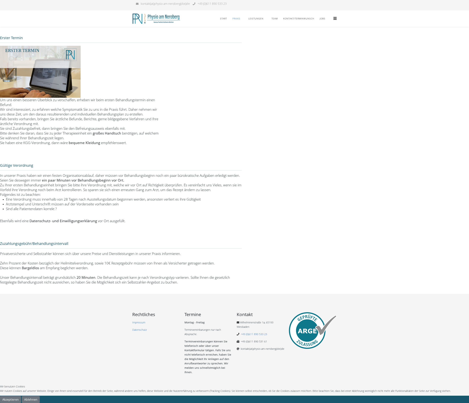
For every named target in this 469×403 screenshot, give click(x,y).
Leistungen (255, 18)
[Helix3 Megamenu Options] (335, 18)
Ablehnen (30, 400)
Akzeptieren (10, 400)
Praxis (236, 18)
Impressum (138, 322)
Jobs (322, 18)
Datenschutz (139, 329)
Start (223, 18)
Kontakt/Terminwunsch (298, 18)
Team (275, 18)
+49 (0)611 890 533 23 (254, 334)
